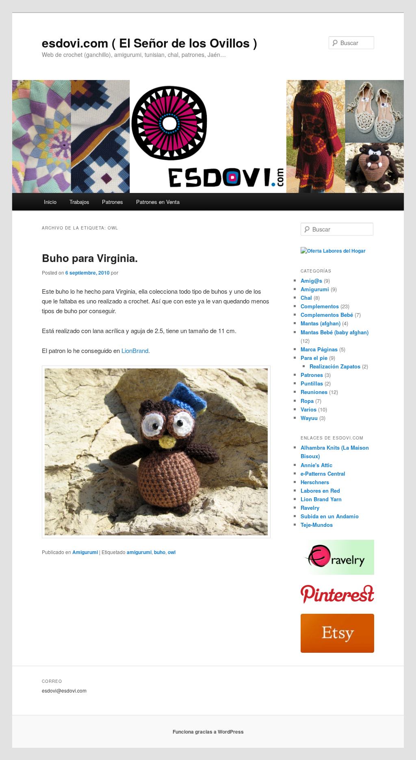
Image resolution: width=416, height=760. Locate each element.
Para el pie (314, 358)
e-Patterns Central (323, 473)
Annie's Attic (316, 465)
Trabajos (79, 202)
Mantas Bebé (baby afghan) (334, 332)
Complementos (320, 306)
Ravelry (310, 507)
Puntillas (312, 383)
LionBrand (134, 350)
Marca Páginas (319, 349)
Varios (308, 409)
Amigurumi (85, 552)
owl (172, 552)
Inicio (50, 202)
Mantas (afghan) (320, 323)
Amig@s (311, 280)
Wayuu (309, 418)
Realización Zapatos (335, 366)
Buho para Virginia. (90, 257)
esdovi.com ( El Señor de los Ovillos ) (149, 42)
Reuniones (314, 392)
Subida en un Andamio (330, 516)
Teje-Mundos (317, 524)
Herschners (315, 482)
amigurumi (139, 552)
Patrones (112, 202)
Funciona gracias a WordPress (208, 731)
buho (159, 552)
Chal (306, 297)
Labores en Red (320, 490)
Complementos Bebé (327, 314)
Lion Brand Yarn (321, 499)
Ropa (307, 401)
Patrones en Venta (158, 202)
